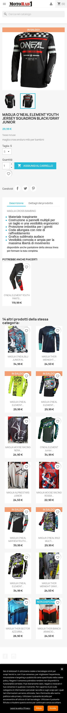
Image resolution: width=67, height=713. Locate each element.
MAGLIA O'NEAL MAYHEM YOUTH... (17, 539)
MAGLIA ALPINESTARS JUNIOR (18, 494)
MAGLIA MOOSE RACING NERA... (18, 449)
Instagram (13, 656)
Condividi (17, 188)
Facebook (5, 656)
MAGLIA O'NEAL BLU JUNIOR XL (18, 358)
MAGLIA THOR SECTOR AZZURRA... (18, 630)
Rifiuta (39, 708)
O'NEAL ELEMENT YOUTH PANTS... (17, 297)
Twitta (25, 188)
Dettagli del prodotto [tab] (41, 203)
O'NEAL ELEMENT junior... (49, 449)
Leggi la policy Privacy (20, 708)
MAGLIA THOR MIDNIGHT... (49, 358)
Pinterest (33, 188)
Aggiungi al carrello (35, 166)
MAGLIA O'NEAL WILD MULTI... (49, 539)
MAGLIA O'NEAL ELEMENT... (18, 403)
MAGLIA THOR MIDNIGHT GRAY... (49, 585)
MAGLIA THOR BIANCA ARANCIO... (49, 630)
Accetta (53, 708)
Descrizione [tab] (16, 203)
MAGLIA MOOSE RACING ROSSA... (49, 494)
